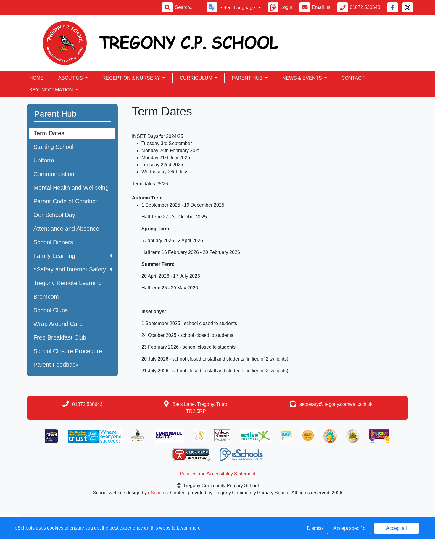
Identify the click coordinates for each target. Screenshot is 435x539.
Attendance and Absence (66, 228)
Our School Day (54, 215)
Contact (353, 78)
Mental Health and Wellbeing (71, 187)
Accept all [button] (396, 528)
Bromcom (46, 296)
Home (36, 78)
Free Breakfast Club (59, 337)
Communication (53, 174)
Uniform (43, 160)
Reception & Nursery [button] (131, 78)
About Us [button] (71, 78)
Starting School (53, 147)
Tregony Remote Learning (67, 283)
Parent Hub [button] (248, 78)
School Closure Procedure (67, 351)
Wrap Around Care (58, 324)
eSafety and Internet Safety (69, 269)
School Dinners (53, 242)
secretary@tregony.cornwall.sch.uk (336, 404)
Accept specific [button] (349, 528)
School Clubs (50, 310)
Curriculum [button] (196, 78)
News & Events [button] (302, 78)
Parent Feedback (55, 364)
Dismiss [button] (315, 528)
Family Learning (54, 255)
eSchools (158, 492)
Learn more (189, 527)
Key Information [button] (51, 89)
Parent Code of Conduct (65, 201)
